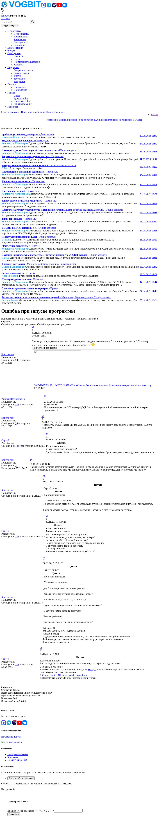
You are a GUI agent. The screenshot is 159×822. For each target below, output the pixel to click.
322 (17, 404)
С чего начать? (21, 33)
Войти (154, 114)
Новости (18, 56)
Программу (20, 87)
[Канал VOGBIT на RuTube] (54, 6)
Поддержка (13, 67)
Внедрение (19, 81)
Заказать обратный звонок (21, 778)
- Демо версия (28, 134)
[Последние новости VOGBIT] (79, 123)
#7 (47, 516)
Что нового (20, 39)
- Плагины (22, 279)
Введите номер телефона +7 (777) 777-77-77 (30, 810)
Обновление (20, 90)
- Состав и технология (39, 165)
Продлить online (22, 101)
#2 (45, 396)
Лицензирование (23, 104)
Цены (17, 95)
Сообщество (13, 53)
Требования (20, 78)
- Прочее (21, 246)
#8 (44, 557)
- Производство (25, 140)
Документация (15, 47)
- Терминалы (33, 156)
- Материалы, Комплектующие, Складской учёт (39, 264)
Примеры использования (27, 61)
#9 (41, 648)
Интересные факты (17, 754)
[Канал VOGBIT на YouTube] (59, 6)
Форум (11, 50)
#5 (31, 458)
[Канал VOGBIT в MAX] (43, 6)
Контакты (12, 106)
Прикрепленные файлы (44, 347)
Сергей (5, 440)
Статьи (17, 59)
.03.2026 (148, 282)
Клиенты (18, 64)
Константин (7, 354)
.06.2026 (148, 230)
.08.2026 (148, 135)
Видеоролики (21, 42)
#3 (43, 416)
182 (17, 446)
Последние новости (11, 736)
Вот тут (92, 669)
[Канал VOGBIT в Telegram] (49, 6)
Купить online (21, 98)
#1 (33, 327)
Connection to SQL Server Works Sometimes (64, 675)
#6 (44, 476)
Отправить (14, 814)
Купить (11, 92)
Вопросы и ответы (23, 70)
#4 (47, 434)
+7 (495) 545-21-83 (17, 760)
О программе (14, 31)
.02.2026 (148, 291)
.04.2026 (148, 266)
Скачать (11, 84)
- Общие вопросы (39, 150)
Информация (20, 36)
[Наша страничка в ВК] (64, 6)
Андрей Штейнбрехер (13, 399)
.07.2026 (148, 174)
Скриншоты (20, 45)
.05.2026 (148, 239)
